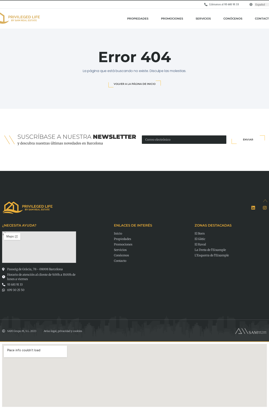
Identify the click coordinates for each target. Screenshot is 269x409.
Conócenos (232, 18)
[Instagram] (265, 208)
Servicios (203, 18)
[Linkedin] (253, 208)
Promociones (172, 18)
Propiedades (137, 18)
